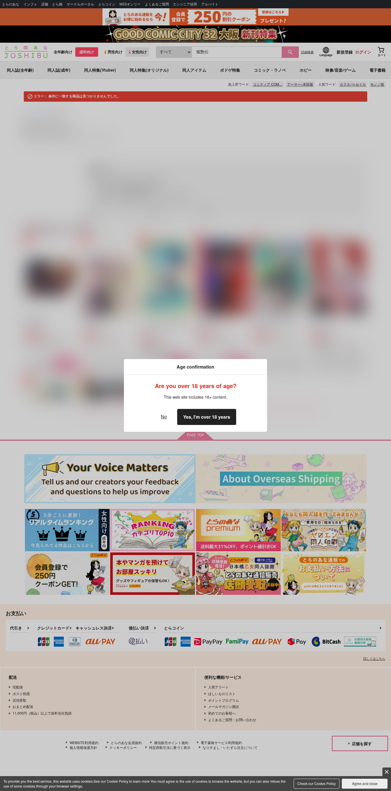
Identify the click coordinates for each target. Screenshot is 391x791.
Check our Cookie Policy (316, 783)
